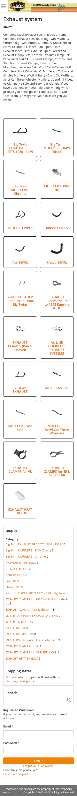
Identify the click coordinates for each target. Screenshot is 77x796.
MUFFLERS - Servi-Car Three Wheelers (57, 429)
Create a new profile (17, 774)
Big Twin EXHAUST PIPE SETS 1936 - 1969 (20, 148)
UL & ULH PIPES (20, 228)
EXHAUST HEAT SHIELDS (20, 511)
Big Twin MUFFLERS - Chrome (20, 190)
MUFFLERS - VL (57, 388)
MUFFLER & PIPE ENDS (57, 188)
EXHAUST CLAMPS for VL (20, 470)
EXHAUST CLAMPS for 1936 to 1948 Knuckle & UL (57, 302)
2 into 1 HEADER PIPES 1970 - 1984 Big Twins (20, 301)
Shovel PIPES (57, 262)
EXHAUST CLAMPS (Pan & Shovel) (20, 346)
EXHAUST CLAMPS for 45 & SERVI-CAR (57, 471)
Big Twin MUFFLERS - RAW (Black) (57, 148)
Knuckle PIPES (57, 228)
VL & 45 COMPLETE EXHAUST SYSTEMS (57, 348)
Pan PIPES (20, 262)
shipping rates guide (20, 681)
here (57, 92)
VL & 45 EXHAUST (20, 390)
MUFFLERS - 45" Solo (20, 428)
